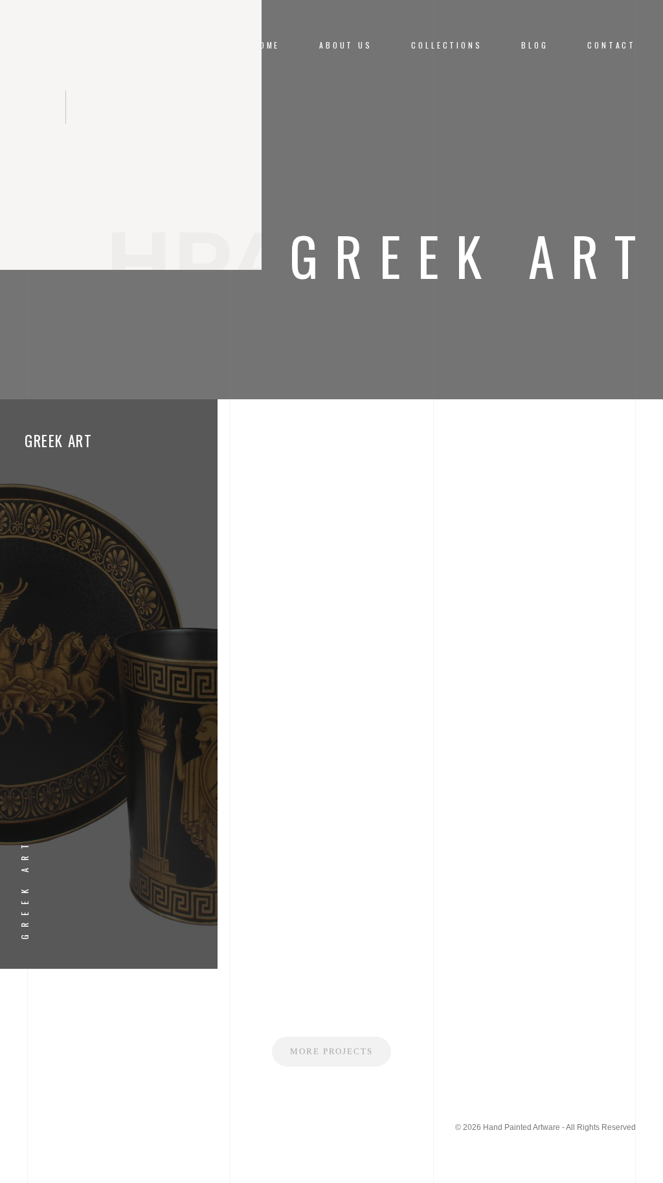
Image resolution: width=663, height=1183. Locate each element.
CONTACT (611, 44)
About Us (345, 44)
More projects (331, 1051)
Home (266, 44)
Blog (534, 44)
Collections (446, 44)
